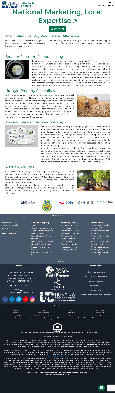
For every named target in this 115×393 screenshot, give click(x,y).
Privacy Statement (43, 313)
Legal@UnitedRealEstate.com (57, 356)
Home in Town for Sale (41, 244)
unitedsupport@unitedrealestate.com (87, 344)
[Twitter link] (19, 299)
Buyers (43, 310)
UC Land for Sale (95, 286)
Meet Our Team (99, 310)
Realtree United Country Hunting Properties (96, 295)
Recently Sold (99, 313)
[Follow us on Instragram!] (32, 299)
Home (16, 310)
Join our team (96, 290)
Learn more (57, 28)
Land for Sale (37, 233)
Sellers (71, 310)
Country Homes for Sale (41, 228)
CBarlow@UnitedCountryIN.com (19, 293)
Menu (110, 5)
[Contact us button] (101, 388)
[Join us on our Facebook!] (5, 299)
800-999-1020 (92, 333)
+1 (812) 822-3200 (24, 281)
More (61, 261)
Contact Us (15, 313)
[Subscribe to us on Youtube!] (26, 299)
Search (100, 5)
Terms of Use (71, 313)
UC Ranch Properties (96, 281)
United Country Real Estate (95, 272)
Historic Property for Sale (42, 241)
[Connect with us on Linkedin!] (12, 299)
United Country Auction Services (96, 277)
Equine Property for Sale (42, 231)
